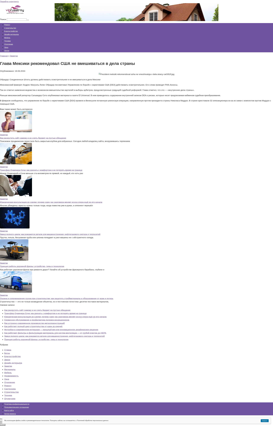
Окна (6, 47)
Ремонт (7, 25)
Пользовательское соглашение (16, 407)
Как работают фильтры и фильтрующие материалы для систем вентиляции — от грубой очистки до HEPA (55, 333)
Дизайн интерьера (11, 34)
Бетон (7, 353)
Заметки (8, 366)
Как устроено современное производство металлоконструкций (34, 323)
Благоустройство (11, 31)
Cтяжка (7, 350)
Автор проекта (10, 414)
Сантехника (10, 389)
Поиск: (3, 19)
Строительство (10, 28)
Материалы (9, 369)
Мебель (7, 38)
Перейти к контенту (9, 1)
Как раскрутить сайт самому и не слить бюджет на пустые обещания (33, 138)
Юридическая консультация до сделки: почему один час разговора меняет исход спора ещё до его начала (51, 202)
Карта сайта (9, 410)
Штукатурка (9, 398)
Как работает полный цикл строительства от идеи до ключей (33, 326)
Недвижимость (11, 376)
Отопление (8, 44)
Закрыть (264, 421)
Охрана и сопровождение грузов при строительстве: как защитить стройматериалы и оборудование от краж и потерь (56, 298)
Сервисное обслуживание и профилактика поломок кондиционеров (36, 320)
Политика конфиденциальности (16, 404)
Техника (7, 41)
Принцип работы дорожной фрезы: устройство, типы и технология (32, 266)
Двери (6, 51)
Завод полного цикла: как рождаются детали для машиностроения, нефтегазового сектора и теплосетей (50, 234)
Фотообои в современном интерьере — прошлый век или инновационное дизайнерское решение (51, 330)
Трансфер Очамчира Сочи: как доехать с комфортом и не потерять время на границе (41, 170)
